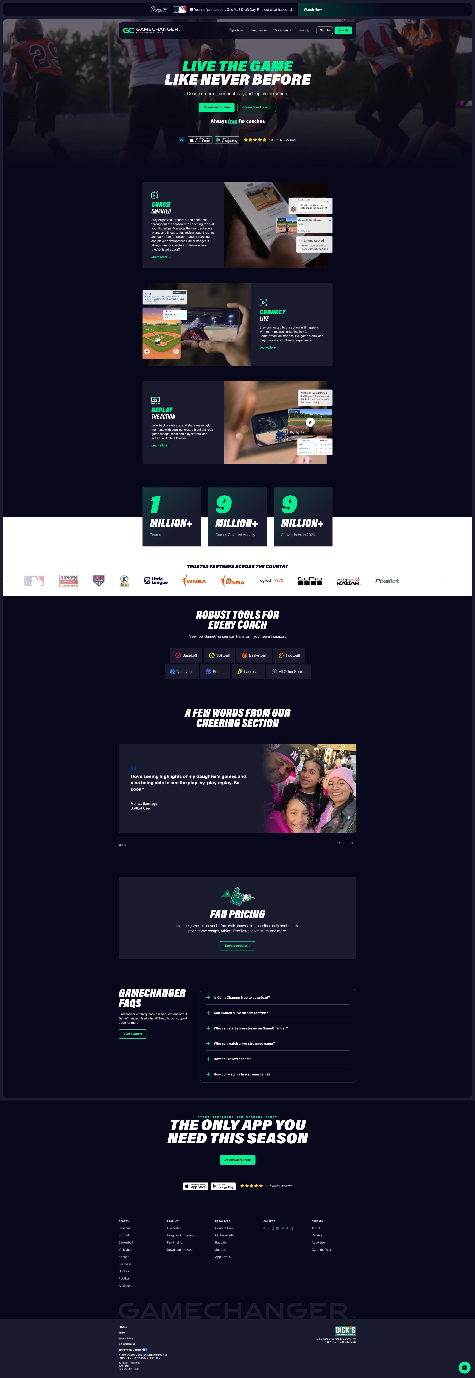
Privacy (123, 1327)
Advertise (318, 1242)
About (316, 1228)
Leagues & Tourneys (181, 1235)
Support (221, 1250)
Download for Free (217, 107)
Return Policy (126, 1338)
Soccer (124, 1257)
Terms (122, 1332)
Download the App (180, 1250)
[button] (237, 30)
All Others (125, 1286)
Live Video (174, 1228)
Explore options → (237, 946)
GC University (224, 1235)
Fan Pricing (174, 1242)
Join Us (343, 30)
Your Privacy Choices (130, 1349)
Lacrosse (125, 1264)
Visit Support (133, 1034)
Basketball (126, 1242)
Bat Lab (220, 1242)
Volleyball (125, 1250)
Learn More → (161, 257)
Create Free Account (256, 107)
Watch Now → (315, 9)
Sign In (325, 30)
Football (124, 1278)
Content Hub (224, 1228)
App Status (223, 1257)
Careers (317, 1235)
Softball (124, 1235)
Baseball (124, 1228)
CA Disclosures (127, 1344)
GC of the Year (321, 1250)
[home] (151, 30)
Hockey (124, 1271)
